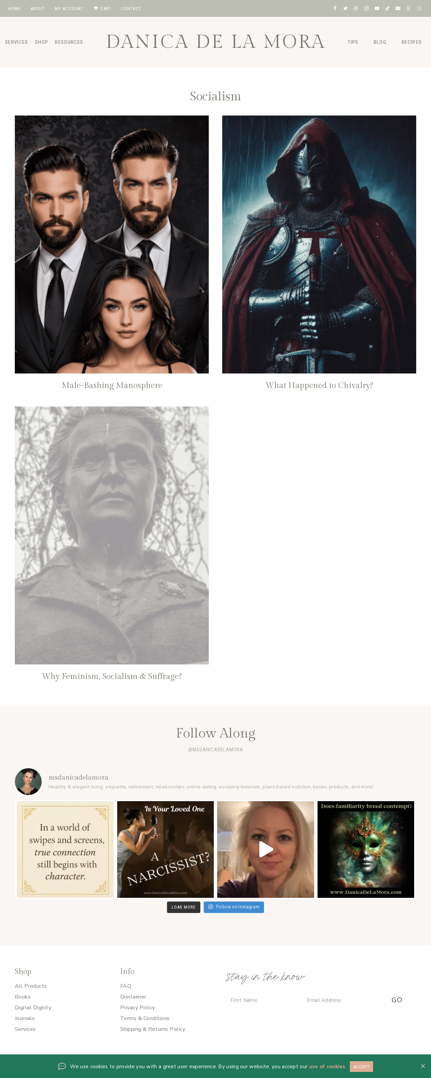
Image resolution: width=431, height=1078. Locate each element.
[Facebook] (334, 8)
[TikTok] (387, 8)
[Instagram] (366, 8)
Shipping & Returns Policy (152, 1029)
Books (23, 997)
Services (25, 1029)
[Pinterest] (355, 8)
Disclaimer (133, 997)
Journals (25, 1018)
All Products (31, 986)
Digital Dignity (33, 1007)
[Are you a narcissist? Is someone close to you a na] (165, 849)
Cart (105, 8)
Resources (69, 42)
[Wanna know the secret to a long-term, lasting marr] (265, 849)
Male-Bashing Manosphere (112, 385)
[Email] (398, 8)
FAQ (125, 986)
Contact (131, 8)
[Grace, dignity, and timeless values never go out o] (65, 849)
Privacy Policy (137, 1007)
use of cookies (327, 1066)
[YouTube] (377, 8)
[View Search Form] (419, 8)
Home (14, 8)
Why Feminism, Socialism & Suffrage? (112, 676)
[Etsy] (408, 8)
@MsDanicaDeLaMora (215, 750)
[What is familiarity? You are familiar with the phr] (366, 849)
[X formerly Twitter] (345, 8)
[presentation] (112, 244)
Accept (361, 1066)
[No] (422, 1066)
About (38, 8)
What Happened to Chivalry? (319, 385)
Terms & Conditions (145, 1018)
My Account (69, 8)
